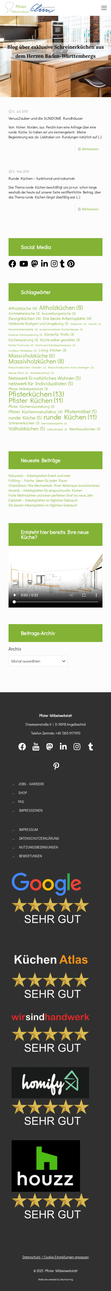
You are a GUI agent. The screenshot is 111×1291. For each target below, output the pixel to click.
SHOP (22, 792)
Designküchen (25, 318)
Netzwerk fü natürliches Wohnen (45, 377)
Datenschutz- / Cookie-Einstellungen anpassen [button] (55, 1257)
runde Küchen (70, 416)
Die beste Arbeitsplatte (67, 318)
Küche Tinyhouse (21, 345)
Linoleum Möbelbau (23, 350)
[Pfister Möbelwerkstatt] (30, 7)
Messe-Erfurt (18, 373)
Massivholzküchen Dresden (27, 367)
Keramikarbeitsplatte (23, 329)
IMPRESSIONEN (31, 810)
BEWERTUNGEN (30, 856)
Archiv (15, 649)
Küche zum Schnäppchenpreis (55, 345)
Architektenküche (24, 313)
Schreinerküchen (24, 422)
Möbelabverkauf (42, 373)
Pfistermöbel (81, 411)
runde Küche (25, 417)
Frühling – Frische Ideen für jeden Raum (38, 480)
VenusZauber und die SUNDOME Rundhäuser (46, 118)
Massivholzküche (32, 355)
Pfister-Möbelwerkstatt (28, 388)
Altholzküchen (61, 307)
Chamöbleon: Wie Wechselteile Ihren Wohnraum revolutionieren (54, 485)
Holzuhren (78, 324)
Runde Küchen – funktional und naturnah (42, 178)
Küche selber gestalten (60, 339)
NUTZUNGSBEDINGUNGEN (38, 847)
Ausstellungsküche (58, 313)
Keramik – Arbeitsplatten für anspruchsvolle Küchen (45, 490)
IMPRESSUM (28, 829)
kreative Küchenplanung (25, 335)
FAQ (21, 801)
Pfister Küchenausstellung (31, 406)
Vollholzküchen (27, 428)
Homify (95, 324)
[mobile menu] (104, 7)
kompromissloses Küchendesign (61, 329)
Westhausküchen (84, 428)
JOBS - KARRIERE (31, 784)
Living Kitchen (52, 350)
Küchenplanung (23, 339)
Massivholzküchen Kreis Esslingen (71, 367)
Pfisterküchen (36, 393)
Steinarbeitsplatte (54, 423)
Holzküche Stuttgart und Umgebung (38, 323)
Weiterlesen (90, 149)
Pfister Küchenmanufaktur (35, 411)
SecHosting (66, 1279)
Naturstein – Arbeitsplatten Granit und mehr (39, 475)
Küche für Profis (59, 334)
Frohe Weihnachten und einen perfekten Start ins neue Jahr (51, 495)
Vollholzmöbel (57, 429)
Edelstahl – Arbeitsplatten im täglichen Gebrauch (43, 500)
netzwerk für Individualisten (41, 383)
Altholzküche (23, 308)
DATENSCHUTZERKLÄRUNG (39, 838)
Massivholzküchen (36, 361)
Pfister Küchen (36, 400)
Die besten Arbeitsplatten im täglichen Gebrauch (43, 505)
